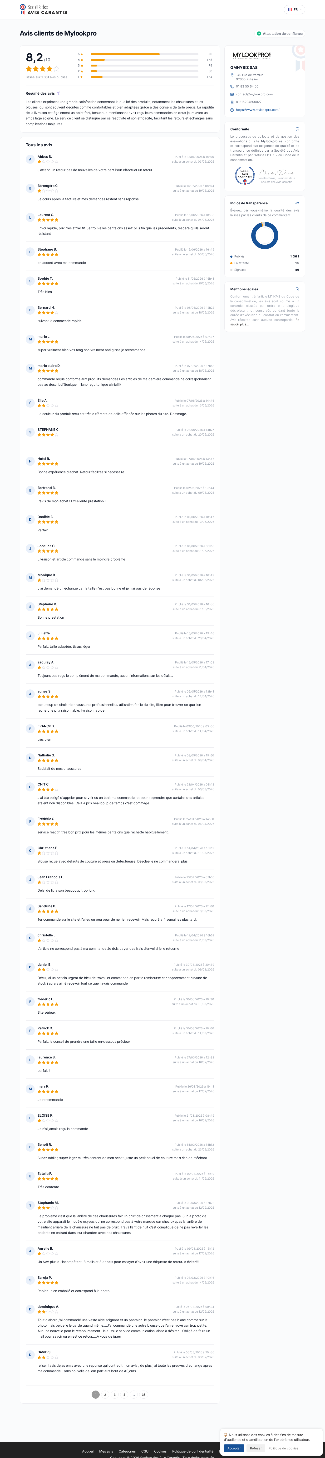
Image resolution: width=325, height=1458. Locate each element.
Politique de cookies (283, 1448)
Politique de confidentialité (192, 1451)
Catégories (127, 1451)
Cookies (160, 1451)
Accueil (88, 1451)
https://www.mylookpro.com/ (258, 110)
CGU (144, 1451)
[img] (59, 93)
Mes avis (106, 1451)
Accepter (234, 1448)
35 (144, 1394)
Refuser (256, 1448)
